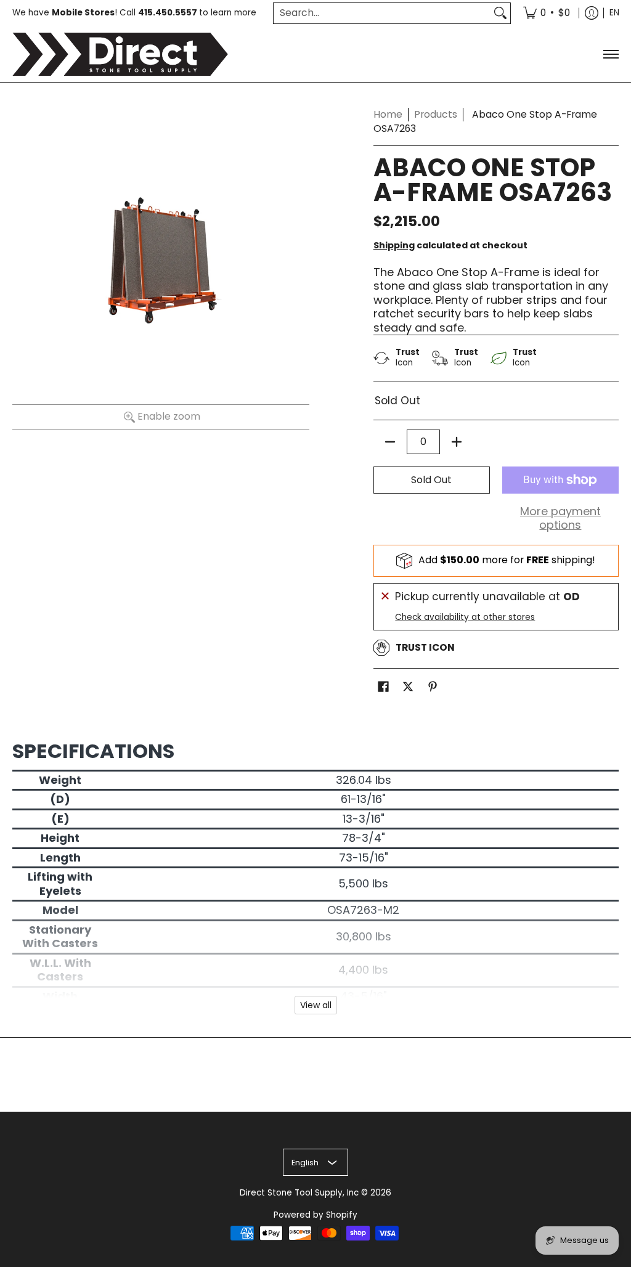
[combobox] (382, 13)
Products (435, 114)
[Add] (456, 442)
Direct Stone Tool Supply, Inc (299, 1193)
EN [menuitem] (614, 12)
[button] (383, 687)
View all (316, 1005)
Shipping (394, 245)
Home (387, 114)
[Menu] (610, 54)
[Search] (500, 13)
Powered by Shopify (315, 1215)
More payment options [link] (560, 518)
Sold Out (431, 480)
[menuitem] (546, 13)
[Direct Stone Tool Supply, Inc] (120, 54)
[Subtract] (390, 442)
